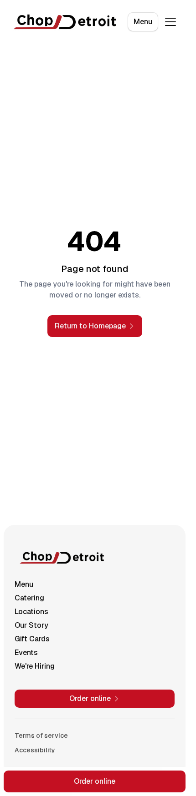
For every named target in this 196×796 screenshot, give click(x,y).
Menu (143, 21)
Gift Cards (32, 639)
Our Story (31, 625)
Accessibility (35, 750)
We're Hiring (35, 666)
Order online (94, 781)
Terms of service (41, 735)
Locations (31, 611)
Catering (29, 598)
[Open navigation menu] (170, 22)
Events (26, 652)
